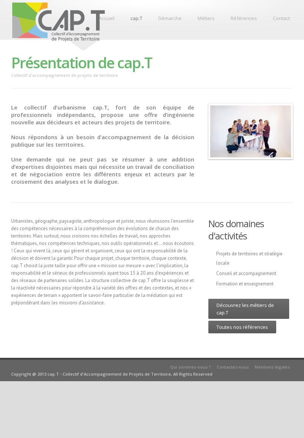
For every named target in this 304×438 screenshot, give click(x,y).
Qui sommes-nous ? (190, 367)
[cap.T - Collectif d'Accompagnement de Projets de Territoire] (58, 42)
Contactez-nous (233, 367)
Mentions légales (272, 367)
